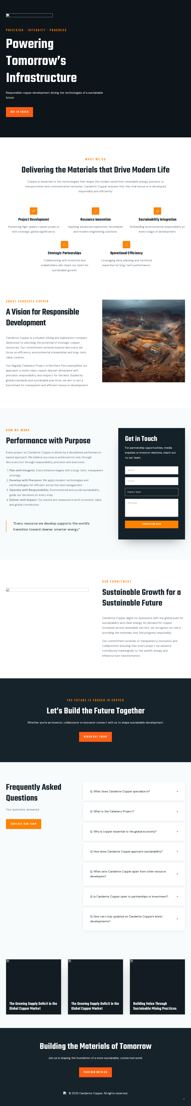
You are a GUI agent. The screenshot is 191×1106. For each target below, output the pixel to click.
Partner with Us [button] (95, 1072)
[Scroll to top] (184, 1099)
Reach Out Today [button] (95, 737)
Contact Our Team (151, 524)
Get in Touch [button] (19, 112)
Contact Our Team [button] (24, 824)
